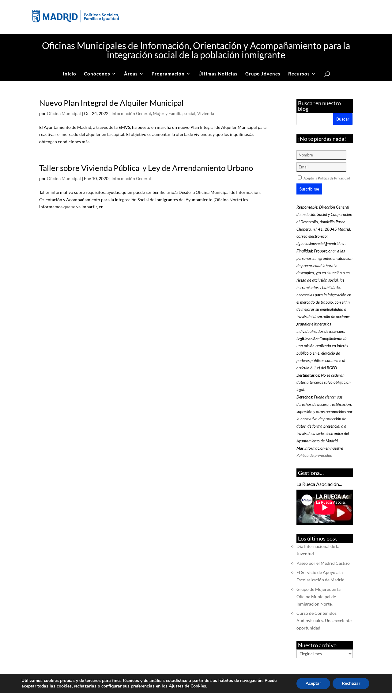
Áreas (131, 73)
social (189, 113)
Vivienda (205, 113)
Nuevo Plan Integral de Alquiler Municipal (111, 103)
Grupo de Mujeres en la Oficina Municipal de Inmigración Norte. (318, 596)
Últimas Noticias (218, 73)
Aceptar (313, 683)
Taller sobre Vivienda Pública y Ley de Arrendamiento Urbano (146, 168)
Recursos (299, 73)
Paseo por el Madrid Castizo (323, 563)
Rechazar (351, 683)
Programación (168, 73)
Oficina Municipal (64, 113)
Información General (131, 113)
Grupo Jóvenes (263, 73)
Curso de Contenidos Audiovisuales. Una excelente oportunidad (324, 620)
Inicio (69, 73)
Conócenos (97, 73)
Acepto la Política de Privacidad (326, 178)
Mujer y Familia (168, 113)
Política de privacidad (314, 455)
